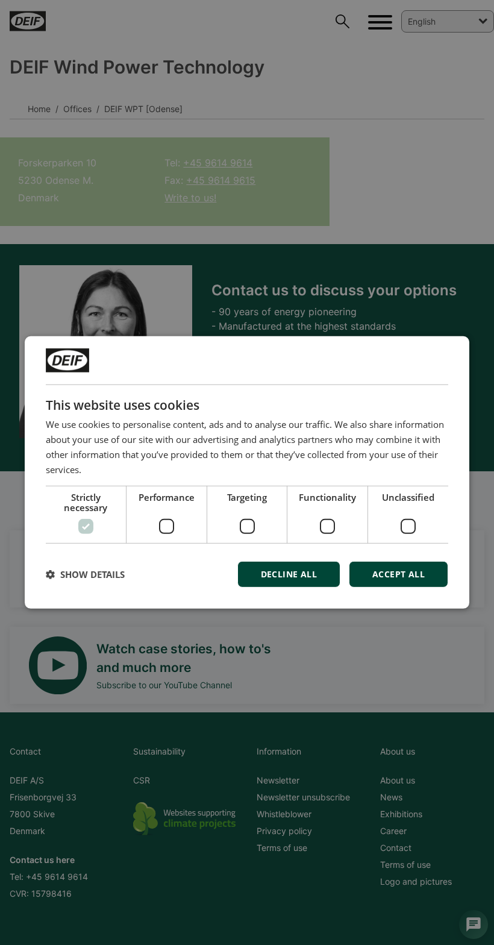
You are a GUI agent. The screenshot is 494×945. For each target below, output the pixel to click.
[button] (85, 574)
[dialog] (247, 472)
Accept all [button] (398, 574)
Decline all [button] (289, 574)
